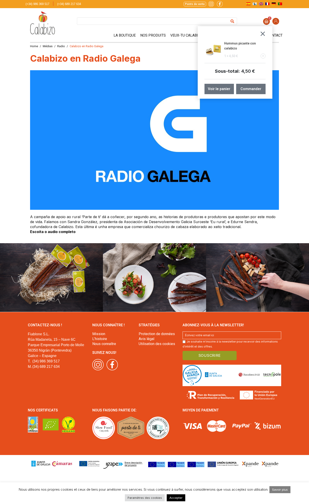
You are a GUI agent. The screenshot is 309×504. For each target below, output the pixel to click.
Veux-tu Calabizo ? (187, 35)
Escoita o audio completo (53, 231)
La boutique (125, 35)
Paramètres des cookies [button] (145, 497)
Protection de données (157, 334)
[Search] (232, 21)
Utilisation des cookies (157, 344)
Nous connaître (104, 344)
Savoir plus (280, 489)
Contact (275, 35)
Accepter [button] (176, 497)
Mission (98, 334)
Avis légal (146, 339)
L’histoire (99, 339)
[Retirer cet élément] (263, 56)
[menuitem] (248, 3)
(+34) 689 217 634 (69, 4)
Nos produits (153, 35)
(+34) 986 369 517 (37, 4)
